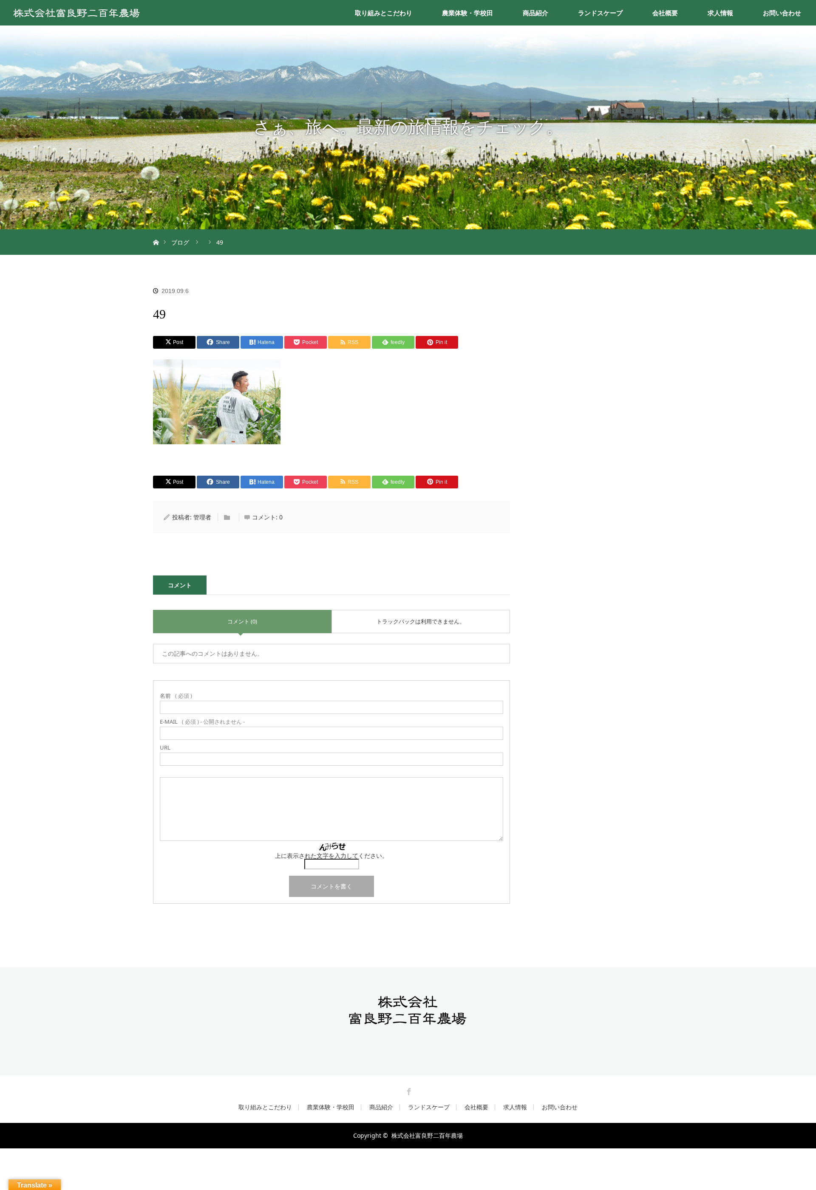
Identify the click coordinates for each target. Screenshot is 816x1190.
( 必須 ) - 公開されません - (202, 722)
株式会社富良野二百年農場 (427, 1135)
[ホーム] (156, 232)
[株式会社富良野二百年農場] (408, 1022)
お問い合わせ (782, 12)
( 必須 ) (176, 696)
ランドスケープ (600, 12)
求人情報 (720, 12)
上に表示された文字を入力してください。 (331, 856)
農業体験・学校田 (467, 12)
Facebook (408, 1090)
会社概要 (665, 12)
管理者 (202, 517)
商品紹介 (535, 12)
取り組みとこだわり (383, 12)
